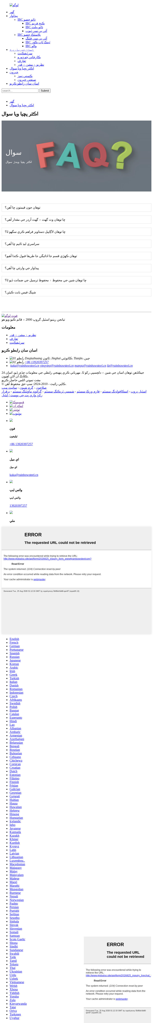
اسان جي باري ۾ (22, 49)
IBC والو (31, 46)
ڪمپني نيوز (25, 76)
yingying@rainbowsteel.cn (57, 365)
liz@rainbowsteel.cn (120, 365)
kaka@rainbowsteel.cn (24, 365)
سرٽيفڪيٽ (25, 53)
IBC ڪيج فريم (35, 23)
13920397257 (18, 505)
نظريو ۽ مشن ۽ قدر (31, 64)
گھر (12, 12)
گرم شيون (26, 387)
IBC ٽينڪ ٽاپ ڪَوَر (38, 42)
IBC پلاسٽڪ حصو (29, 34)
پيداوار (14, 15)
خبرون (14, 72)
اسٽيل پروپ (138, 391)
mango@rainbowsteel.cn (90, 365)
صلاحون (41, 387)
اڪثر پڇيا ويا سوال (22, 68)
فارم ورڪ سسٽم (88, 391)
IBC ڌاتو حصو (26, 19)
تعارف (22, 61)
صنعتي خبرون (27, 79)
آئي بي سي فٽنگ (36, 38)
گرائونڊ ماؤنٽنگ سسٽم (27, 391)
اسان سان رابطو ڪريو (24, 83)
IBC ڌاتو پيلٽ (34, 27)
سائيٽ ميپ (9, 387)
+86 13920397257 (37, 362)
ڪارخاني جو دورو (29, 57)
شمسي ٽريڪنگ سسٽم (59, 391)
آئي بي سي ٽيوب (36, 31)
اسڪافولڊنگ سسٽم (115, 391)
